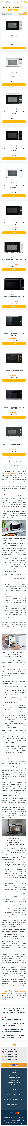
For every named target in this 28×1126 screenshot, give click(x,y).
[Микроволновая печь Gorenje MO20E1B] (14, 431)
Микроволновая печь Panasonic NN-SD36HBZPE (14, 334)
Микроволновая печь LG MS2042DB (14, 296)
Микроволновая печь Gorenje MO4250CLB (14, 371)
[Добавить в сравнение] (12, 35)
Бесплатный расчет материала (14, 1083)
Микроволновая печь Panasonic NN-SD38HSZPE (14, 408)
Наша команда (14, 1080)
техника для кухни (7, 473)
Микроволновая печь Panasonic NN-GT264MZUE (14, 223)
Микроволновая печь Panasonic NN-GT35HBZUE (14, 149)
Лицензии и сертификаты (14, 1107)
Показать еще (14, 465)
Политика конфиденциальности (14, 1097)
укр (10, 10)
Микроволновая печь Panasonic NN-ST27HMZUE (14, 75)
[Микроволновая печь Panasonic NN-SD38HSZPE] (14, 395)
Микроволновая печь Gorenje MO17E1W (14, 259)
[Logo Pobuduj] (10, 2)
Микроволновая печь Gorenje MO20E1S (14, 38)
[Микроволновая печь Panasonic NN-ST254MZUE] (14, 99)
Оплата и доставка (14, 1075)
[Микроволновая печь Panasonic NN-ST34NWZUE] (14, 173)
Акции (14, 1087)
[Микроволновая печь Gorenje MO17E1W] (14, 247)
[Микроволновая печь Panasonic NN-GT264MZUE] (14, 210)
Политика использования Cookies (14, 1099)
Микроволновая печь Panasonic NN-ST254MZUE (14, 112)
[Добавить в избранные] (16, 35)
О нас (14, 1070)
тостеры (17, 991)
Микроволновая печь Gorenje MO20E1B (14, 444)
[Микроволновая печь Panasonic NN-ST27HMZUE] (14, 62)
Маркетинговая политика (14, 1104)
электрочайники (7, 991)
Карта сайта (14, 1092)
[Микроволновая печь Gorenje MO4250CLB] (14, 358)
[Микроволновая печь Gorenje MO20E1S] (14, 25)
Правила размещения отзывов (14, 1102)
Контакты (14, 1072)
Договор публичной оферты (14, 1094)
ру (15, 10)
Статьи (14, 1089)
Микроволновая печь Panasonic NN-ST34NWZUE (14, 186)
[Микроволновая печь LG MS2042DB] (14, 284)
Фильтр (21, 13)
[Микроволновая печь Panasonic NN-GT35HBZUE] (14, 136)
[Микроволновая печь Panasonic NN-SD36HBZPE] (14, 321)
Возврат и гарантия (14, 1077)
